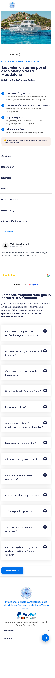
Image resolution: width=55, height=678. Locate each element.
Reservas (9, 630)
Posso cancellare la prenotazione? (24, 495)
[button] (4, 5)
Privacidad (10, 638)
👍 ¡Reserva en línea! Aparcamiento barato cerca (25, 141)
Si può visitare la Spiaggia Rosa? (23, 391)
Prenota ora (12, 570)
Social (7, 646)
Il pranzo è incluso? (15, 407)
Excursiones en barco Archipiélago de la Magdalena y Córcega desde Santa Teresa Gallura (26, 605)
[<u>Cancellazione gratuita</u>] (2, 93)
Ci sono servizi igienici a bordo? (22, 459)
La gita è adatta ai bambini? (20, 443)
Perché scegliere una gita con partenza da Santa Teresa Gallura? (21, 551)
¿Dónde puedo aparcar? (18, 511)
